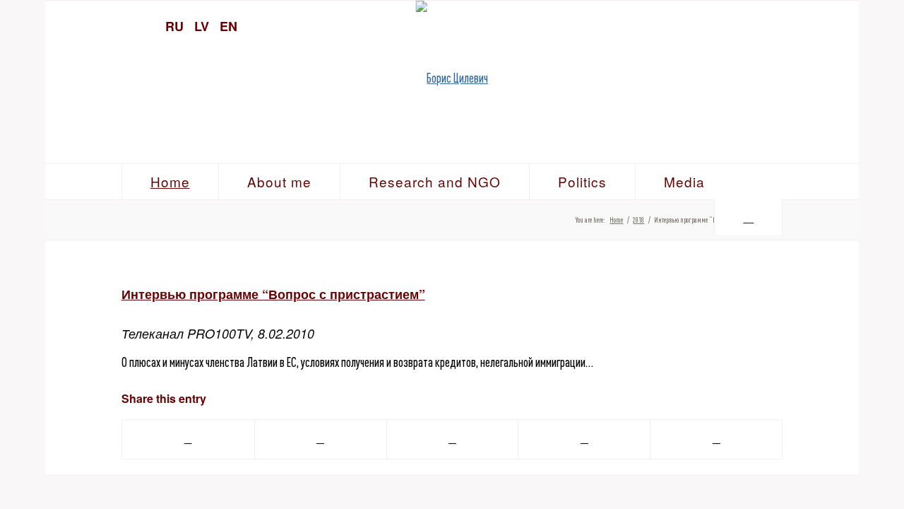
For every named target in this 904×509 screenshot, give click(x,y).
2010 (638, 220)
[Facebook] (816, 24)
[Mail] (841, 24)
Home (616, 220)
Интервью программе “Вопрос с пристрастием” (273, 294)
